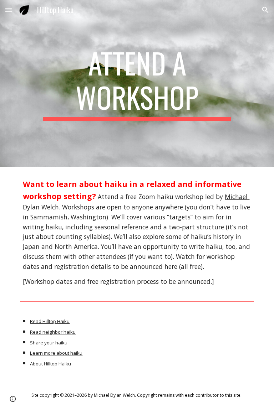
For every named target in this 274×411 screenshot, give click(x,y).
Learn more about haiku (56, 353)
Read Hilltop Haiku (50, 321)
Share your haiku (48, 342)
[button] (8, 10)
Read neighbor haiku (53, 332)
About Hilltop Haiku (50, 363)
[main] (137, 83)
